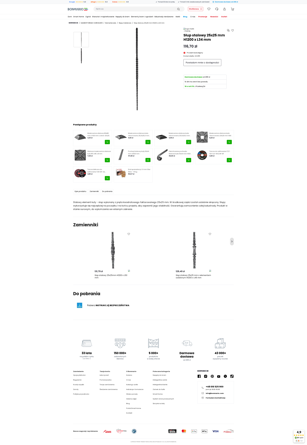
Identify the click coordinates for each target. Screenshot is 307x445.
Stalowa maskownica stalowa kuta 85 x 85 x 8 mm (99, 152)
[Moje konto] (224, 9)
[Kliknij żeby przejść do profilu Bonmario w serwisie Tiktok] (231, 376)
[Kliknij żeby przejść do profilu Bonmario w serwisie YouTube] (218, 376)
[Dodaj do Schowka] (129, 234)
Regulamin (77, 380)
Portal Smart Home (133, 408)
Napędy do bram (159, 375)
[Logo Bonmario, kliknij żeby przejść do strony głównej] (78, 9)
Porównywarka (105, 380)
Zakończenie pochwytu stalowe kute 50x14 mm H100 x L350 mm (180, 152)
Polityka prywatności (81, 394)
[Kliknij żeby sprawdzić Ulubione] (208, 9)
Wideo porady (132, 394)
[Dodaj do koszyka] (107, 142)
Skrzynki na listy (159, 403)
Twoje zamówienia (107, 384)
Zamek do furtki (159, 389)
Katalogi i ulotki (132, 384)
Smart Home (158, 394)
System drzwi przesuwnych (163, 399)
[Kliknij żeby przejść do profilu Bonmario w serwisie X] (225, 376)
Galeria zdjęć (131, 399)
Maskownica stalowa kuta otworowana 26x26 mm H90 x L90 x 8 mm (220, 134)
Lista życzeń (104, 375)
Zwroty (75, 389)
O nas (128, 380)
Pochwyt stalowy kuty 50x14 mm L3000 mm (138, 152)
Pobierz (108, 305)
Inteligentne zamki (160, 380)
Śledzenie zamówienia (109, 389)
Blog (128, 403)
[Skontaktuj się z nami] (148, 160)
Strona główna (73, 23)
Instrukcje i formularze (134, 389)
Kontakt (129, 413)
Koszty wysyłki (78, 384)
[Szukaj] (178, 9)
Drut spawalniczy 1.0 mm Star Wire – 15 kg (139, 170)
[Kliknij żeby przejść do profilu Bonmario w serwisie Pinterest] (212, 376)
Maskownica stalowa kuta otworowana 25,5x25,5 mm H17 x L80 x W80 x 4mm (138, 134)
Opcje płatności (79, 375)
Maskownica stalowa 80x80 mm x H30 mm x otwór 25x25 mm (98, 134)
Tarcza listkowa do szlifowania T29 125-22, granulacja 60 (96, 170)
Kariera (129, 375)
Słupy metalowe (125, 23)
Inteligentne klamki (160, 384)
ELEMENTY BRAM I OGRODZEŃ (92, 23)
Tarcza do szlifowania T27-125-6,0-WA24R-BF (219, 152)
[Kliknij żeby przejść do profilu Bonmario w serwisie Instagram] (205, 376)
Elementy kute (110, 23)
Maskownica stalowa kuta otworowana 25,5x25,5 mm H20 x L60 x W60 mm (179, 134)
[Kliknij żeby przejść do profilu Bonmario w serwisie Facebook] (199, 376)
